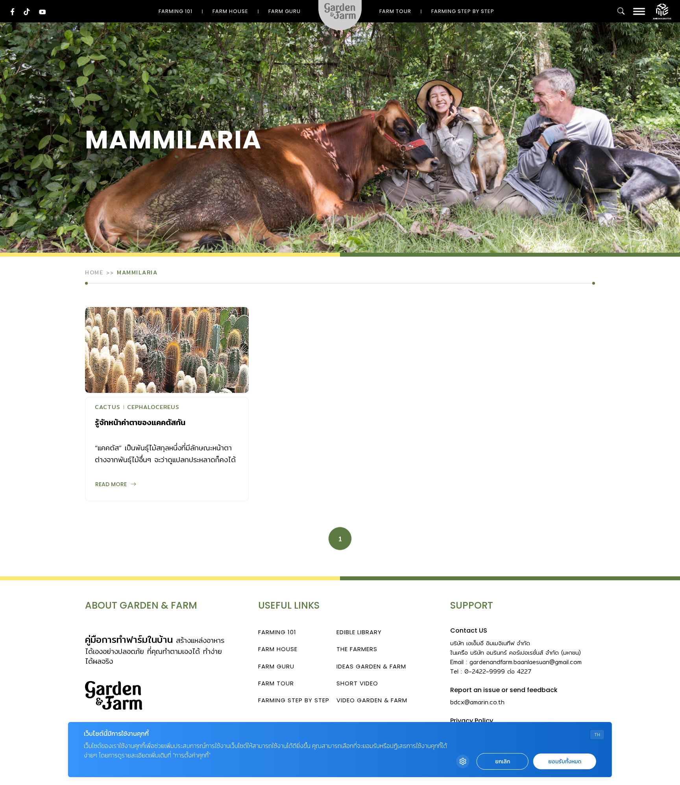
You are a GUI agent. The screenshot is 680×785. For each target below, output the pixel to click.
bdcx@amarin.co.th (477, 702)
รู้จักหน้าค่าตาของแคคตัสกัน (140, 422)
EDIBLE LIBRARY (359, 632)
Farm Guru (284, 11)
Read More (111, 484)
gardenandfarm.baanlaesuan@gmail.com (525, 662)
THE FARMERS (356, 649)
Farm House (230, 11)
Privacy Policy (471, 720)
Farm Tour (395, 11)
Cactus (107, 407)
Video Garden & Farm (371, 700)
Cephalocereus (153, 407)
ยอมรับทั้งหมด (564, 761)
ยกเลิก (502, 761)
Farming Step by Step (462, 11)
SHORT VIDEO (357, 683)
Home (94, 272)
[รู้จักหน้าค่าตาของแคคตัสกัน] (167, 350)
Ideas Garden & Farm (371, 666)
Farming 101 (175, 11)
